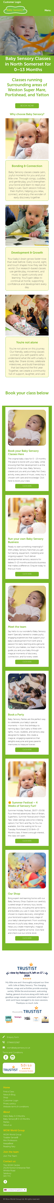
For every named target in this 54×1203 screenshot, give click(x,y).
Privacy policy (9, 1104)
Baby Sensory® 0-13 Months (16, 1119)
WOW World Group (12, 1135)
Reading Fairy (9, 1147)
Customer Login (12, 2)
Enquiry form (13, 1037)
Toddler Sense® (10, 1138)
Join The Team (10, 1156)
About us (7, 1125)
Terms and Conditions (13, 1053)
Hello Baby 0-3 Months (14, 1116)
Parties (6, 1122)
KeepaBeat (8, 1144)
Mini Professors (10, 1141)
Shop (5, 1098)
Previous (7, 974)
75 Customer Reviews (26, 1071)
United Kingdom (15, 1190)
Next (46, 974)
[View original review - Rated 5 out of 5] (27, 979)
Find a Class (8, 1092)
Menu (48, 10)
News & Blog (9, 1095)
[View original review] (27, 970)
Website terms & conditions (16, 1107)
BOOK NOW (27, 106)
